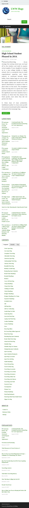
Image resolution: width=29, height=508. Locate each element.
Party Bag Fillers (8, 328)
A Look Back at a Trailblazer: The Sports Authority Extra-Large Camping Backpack (19, 174)
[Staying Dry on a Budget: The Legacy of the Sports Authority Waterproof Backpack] (6, 136)
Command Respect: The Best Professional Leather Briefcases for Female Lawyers (19, 214)
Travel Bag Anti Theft (9, 381)
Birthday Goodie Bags (9, 268)
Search (9, 19)
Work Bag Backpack (9, 394)
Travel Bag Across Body (10, 371)
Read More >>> (5, 113)
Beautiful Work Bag (9, 266)
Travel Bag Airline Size (9, 376)
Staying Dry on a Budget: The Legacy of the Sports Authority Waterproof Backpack (19, 137)
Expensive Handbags (9, 298)
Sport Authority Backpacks (10, 354)
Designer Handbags (9, 293)
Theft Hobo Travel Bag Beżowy (9, 473)
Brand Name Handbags (10, 273)
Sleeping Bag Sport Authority (11, 349)
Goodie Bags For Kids (9, 311)
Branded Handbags (9, 276)
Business (6, 278)
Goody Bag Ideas (8, 313)
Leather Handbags (8, 321)
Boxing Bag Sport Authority (11, 271)
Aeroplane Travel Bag (9, 253)
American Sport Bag (9, 258)
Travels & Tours (8, 384)
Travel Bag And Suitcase (10, 379)
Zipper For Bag (8, 399)
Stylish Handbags (8, 361)
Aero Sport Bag (8, 251)
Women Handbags (8, 391)
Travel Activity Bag (9, 366)
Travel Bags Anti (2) (6, 468)
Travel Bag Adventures (9, 374)
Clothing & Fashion (9, 288)
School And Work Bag (6, 51)
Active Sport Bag (8, 248)
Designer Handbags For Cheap (11, 296)
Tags (18, 244)
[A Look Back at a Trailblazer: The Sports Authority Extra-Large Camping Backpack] (6, 172)
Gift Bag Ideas (7, 306)
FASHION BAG (8, 301)
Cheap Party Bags (8, 286)
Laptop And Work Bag (9, 318)
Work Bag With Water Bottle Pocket (13, 396)
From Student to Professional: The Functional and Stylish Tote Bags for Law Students (19, 186)
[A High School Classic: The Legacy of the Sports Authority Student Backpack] (6, 197)
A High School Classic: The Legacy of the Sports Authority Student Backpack (19, 198)
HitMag (15, 506)
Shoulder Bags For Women (10, 346)
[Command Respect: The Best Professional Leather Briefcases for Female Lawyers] (6, 213)
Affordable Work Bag (9, 256)
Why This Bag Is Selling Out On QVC (11, 479)
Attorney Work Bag (9, 263)
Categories (5, 244)
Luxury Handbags (8, 323)
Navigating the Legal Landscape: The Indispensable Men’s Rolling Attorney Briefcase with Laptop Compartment (19, 159)
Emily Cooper (14, 59)
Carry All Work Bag (9, 281)
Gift (5, 303)
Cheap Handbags (8, 283)
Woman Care (7, 389)
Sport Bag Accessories (9, 356)
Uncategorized (7, 386)
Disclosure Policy (6, 412)
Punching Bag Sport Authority (11, 336)
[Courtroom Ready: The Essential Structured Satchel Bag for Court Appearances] (6, 122)
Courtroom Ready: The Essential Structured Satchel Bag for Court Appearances (19, 124)
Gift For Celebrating (9, 308)
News (5, 326)
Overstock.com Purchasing (8, 442)
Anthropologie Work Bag (10, 261)
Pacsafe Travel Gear (6, 484)
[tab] (5, 244)
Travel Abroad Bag (9, 364)
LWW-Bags (17, 8)
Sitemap (4, 414)
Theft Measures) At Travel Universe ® (11, 448)
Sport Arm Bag (8, 351)
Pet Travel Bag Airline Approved (12, 331)
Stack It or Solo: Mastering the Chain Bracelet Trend (14, 207)
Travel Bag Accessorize (9, 369)
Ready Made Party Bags (10, 339)
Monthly (12, 244)
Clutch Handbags (8, 291)
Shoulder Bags (7, 344)
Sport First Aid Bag (9, 359)
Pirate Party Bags (8, 334)
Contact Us (5, 409)
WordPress (9, 506)
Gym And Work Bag (9, 316)
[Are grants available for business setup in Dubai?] (6, 148)
